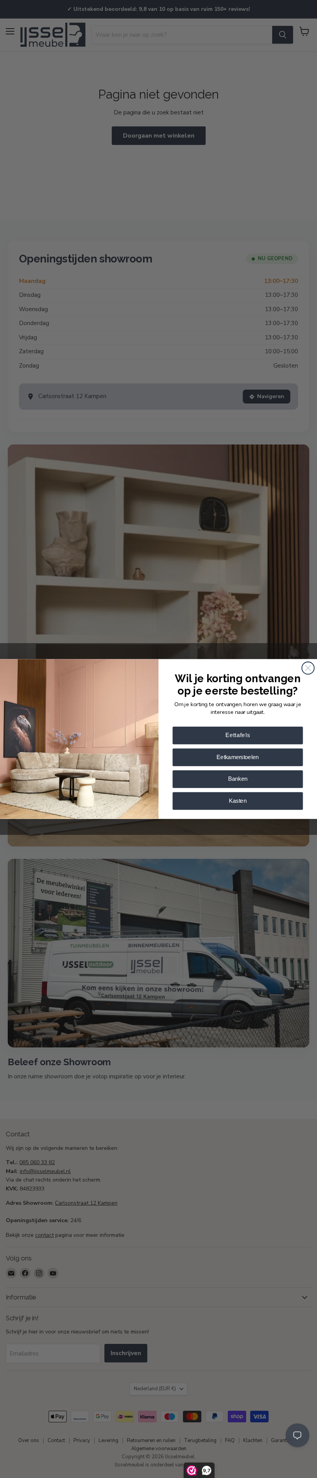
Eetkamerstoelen (237, 757)
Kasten (238, 801)
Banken (237, 779)
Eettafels (238, 735)
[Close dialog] (308, 668)
